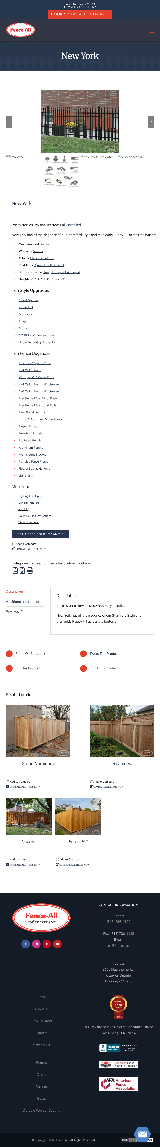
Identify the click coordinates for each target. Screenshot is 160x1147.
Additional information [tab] (23, 601)
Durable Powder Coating (41, 1110)
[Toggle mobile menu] (152, 31)
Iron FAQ (23, 509)
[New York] (80, 121)
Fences (35, 563)
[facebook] (25, 944)
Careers (41, 1033)
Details (38, 731)
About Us (41, 1009)
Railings (42, 1086)
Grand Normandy (38, 763)
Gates (41, 1098)
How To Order (41, 1021)
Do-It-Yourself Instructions (34, 516)
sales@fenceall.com (118, 945)
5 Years (38, 251)
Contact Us (41, 1045)
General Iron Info (28, 502)
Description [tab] (14, 591)
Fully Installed (70, 225)
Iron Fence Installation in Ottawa (66, 563)
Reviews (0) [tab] (14, 611)
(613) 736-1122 (118, 922)
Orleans (28, 841)
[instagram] (36, 944)
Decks (41, 1075)
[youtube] (57, 944)
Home (41, 997)
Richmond (121, 763)
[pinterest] (47, 944)
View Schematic (28, 522)
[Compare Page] (86, 550)
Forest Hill (78, 841)
